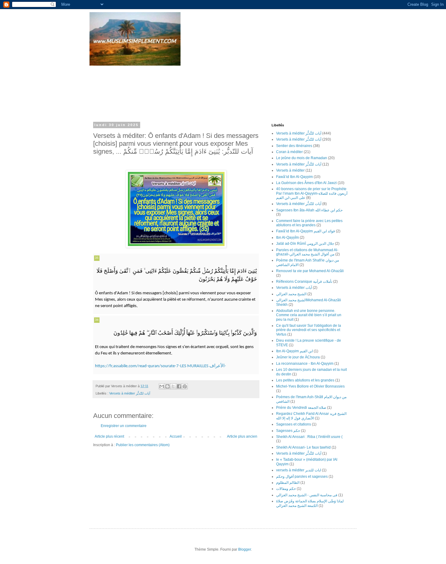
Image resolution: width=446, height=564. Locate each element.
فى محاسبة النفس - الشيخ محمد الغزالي (306, 495)
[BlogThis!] (167, 386)
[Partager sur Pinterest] (185, 386)
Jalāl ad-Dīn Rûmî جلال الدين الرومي (305, 243)
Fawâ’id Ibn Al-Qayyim (294, 177)
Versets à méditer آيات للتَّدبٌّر (298, 133)
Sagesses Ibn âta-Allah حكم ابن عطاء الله (309, 210)
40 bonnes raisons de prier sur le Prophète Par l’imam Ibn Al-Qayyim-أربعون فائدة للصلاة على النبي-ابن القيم (311, 193)
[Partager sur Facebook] (179, 386)
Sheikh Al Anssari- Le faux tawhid (303, 447)
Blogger (244, 549)
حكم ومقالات (286, 489)
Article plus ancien (242, 436)
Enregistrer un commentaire (124, 426)
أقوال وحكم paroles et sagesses (302, 476)
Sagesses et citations (293, 424)
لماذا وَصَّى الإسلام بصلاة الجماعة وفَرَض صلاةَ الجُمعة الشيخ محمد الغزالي (310, 503)
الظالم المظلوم (287, 482)
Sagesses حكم (288, 431)
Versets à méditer (290, 170)
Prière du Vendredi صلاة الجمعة (301, 407)
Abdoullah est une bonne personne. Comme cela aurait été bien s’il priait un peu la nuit (308, 315)
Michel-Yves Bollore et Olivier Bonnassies (310, 386)
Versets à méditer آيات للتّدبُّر (129, 393)
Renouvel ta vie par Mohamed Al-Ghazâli (310, 271)
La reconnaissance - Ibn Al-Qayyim (304, 363)
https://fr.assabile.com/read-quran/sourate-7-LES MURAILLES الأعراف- (160, 366)
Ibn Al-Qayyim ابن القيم (294, 351)
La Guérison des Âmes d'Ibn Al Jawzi (306, 183)
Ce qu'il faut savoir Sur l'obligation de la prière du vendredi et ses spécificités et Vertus (308, 330)
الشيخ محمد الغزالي (291, 294)
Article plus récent (109, 436)
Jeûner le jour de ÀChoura (298, 357)
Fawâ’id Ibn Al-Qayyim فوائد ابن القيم (305, 231)
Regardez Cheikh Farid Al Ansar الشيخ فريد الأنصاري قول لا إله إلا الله (311, 416)
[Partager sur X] (173, 386)
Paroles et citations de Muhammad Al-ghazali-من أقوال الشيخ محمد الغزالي (307, 252)
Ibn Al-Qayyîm (287, 237)
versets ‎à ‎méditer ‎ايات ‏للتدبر (298, 470)
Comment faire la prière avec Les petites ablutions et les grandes (309, 223)
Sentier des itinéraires (294, 146)
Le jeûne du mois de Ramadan (301, 158)
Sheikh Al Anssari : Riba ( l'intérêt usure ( (309, 437)
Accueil (176, 436)
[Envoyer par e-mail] (162, 386)
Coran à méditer (289, 152)
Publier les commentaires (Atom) (143, 445)
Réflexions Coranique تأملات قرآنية (304, 281)
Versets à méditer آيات (294, 287)
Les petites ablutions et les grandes (305, 380)
